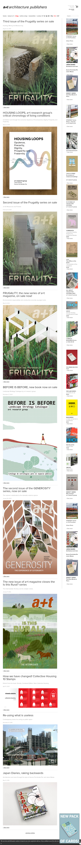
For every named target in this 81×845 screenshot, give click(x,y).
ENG (55, 16)
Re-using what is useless (18, 715)
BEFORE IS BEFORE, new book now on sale (30, 387)
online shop (23, 16)
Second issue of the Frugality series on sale (30, 202)
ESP (58, 16)
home (4, 16)
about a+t (11, 16)
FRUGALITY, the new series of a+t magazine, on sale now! (24, 295)
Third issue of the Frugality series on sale (28, 21)
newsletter (32, 16)
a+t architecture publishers (27, 7)
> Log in (72, 10)
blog (16, 16)
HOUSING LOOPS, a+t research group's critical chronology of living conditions (27, 114)
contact (39, 16)
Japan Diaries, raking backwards (23, 773)
